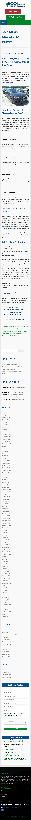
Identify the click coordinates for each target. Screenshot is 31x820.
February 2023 (6, 432)
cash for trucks (17, 224)
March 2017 (5, 597)
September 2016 (6, 612)
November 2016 (6, 607)
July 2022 (4, 449)
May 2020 (5, 506)
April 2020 (5, 509)
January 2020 (6, 516)
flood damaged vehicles (9, 642)
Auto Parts (4, 794)
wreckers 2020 (6, 656)
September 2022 (6, 444)
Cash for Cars (4, 796)
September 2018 (6, 554)
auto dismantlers (7, 780)
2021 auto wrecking (7, 630)
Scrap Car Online (6, 649)
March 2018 (5, 569)
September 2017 (6, 583)
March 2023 (5, 429)
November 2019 (6, 521)
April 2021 (5, 480)
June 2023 (5, 425)
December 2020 (6, 489)
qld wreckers (5, 647)
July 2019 (4, 530)
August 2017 (5, 585)
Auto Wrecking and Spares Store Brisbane (14, 367)
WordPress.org (6, 677)
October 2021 (6, 468)
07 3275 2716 (15, 17)
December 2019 (6, 518)
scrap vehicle (6, 651)
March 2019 (5, 540)
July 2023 (4, 422)
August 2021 (5, 473)
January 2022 (6, 461)
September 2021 (6, 470)
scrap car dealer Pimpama (15, 331)
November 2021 (6, 465)
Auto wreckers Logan (12, 307)
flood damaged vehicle (17, 78)
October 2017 (6, 581)
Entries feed (5, 672)
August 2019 (5, 528)
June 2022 (5, 451)
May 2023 (5, 427)
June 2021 (5, 477)
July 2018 (4, 559)
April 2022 (5, 456)
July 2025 (4, 413)
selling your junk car (21, 118)
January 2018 (6, 573)
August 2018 (5, 557)
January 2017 (6, 602)
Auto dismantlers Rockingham (15, 319)
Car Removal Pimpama (12, 53)
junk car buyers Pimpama (15, 329)
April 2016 (5, 616)
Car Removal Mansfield (8, 369)
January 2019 (6, 544)
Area (2, 793)
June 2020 (5, 504)
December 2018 (6, 547)
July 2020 (4, 501)
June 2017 (5, 590)
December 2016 (6, 604)
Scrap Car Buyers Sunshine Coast (11, 371)
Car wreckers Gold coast (13, 312)
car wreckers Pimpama (12, 326)
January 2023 (6, 434)
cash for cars (20, 324)
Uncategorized (6, 654)
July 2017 (4, 588)
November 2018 (6, 549)
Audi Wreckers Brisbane (16, 392)
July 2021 (4, 475)
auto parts (5, 632)
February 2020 (6, 513)
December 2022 (6, 437)
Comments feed (6, 674)
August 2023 (5, 420)
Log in (4, 670)
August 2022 (5, 446)
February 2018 (6, 571)
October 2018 (6, 552)
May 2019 (5, 535)
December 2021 (6, 463)
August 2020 (5, 499)
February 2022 (6, 458)
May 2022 (5, 453)
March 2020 (5, 511)
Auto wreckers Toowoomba (14, 314)
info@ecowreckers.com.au (13, 807)
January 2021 (6, 487)
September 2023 (6, 417)
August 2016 (5, 614)
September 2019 (6, 525)
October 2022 (6, 441)
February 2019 (6, 542)
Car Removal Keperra (8, 374)
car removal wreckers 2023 (9, 635)
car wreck (5, 637)
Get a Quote (12, 11)
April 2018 (5, 566)
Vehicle (3, 791)
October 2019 (6, 523)
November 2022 (6, 439)
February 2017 (6, 600)
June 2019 (5, 532)
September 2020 (6, 497)
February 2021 (6, 485)
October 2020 (6, 494)
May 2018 (5, 564)
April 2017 (5, 595)
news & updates (6, 644)
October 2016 (6, 609)
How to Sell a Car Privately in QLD (11, 364)
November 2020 (6, 492)
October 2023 (6, 415)
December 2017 (6, 576)
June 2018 (5, 561)
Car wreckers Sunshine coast (14, 309)
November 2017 (6, 578)
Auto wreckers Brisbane (13, 317)
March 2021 (5, 482)
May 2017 (5, 592)
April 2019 (5, 537)
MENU (4, 22)
